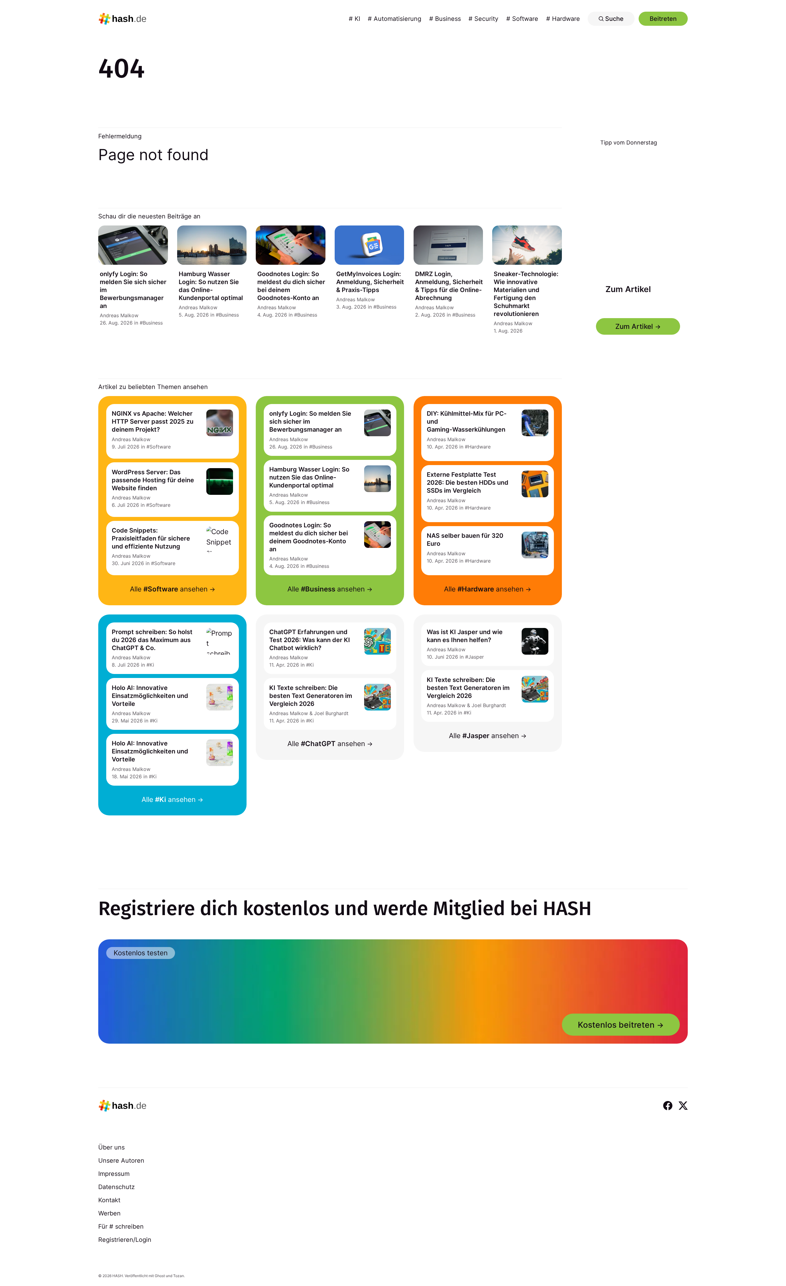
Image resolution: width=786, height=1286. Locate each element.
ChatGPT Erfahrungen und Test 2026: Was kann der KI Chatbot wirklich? (309, 640)
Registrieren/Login (124, 1239)
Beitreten (663, 18)
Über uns (111, 1147)
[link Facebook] (667, 1105)
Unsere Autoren (121, 1160)
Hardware (479, 447)
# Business (445, 18)
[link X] (683, 1105)
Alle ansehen (169, 589)
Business (153, 323)
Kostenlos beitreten (616, 1025)
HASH (117, 1275)
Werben (109, 1213)
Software (160, 447)
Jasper (476, 657)
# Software (522, 18)
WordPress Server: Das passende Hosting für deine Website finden (153, 480)
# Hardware (563, 18)
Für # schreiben (121, 1226)
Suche (614, 18)
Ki (152, 665)
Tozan (178, 1275)
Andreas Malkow (119, 315)
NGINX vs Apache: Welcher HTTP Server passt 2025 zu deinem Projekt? (152, 421)
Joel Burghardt (331, 713)
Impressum (114, 1173)
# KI (354, 18)
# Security (483, 18)
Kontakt (109, 1200)
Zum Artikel (628, 289)
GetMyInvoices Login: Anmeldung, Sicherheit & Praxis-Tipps (370, 282)
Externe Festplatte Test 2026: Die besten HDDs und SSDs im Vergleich (467, 482)
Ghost (160, 1275)
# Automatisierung (394, 18)
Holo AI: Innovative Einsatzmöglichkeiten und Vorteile (150, 695)
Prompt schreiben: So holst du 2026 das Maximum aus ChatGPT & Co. (152, 640)
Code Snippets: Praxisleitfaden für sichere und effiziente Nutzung (151, 538)
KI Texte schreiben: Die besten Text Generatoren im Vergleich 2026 (310, 695)
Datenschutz (116, 1187)
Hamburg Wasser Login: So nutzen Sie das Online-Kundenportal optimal (309, 477)
